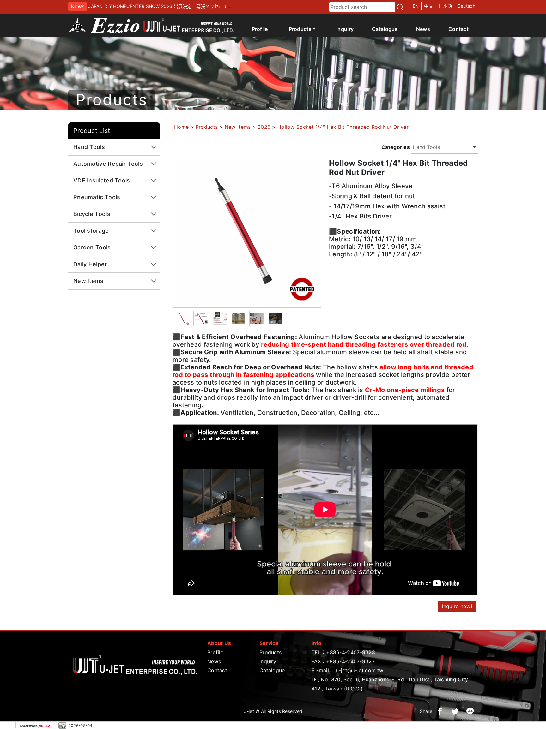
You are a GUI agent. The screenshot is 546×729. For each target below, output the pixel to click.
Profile (260, 29)
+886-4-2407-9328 (350, 652)
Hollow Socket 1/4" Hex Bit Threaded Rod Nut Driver (343, 127)
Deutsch (466, 6)
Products (207, 127)
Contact (458, 29)
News (423, 29)
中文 (428, 6)
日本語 (445, 6)
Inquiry (345, 29)
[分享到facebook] (439, 711)
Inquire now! (457, 606)
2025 (264, 127)
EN (416, 6)
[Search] (400, 7)
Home (181, 127)
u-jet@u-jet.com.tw (359, 670)
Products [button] (300, 29)
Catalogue (385, 29)
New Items (238, 127)
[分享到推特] (455, 711)
